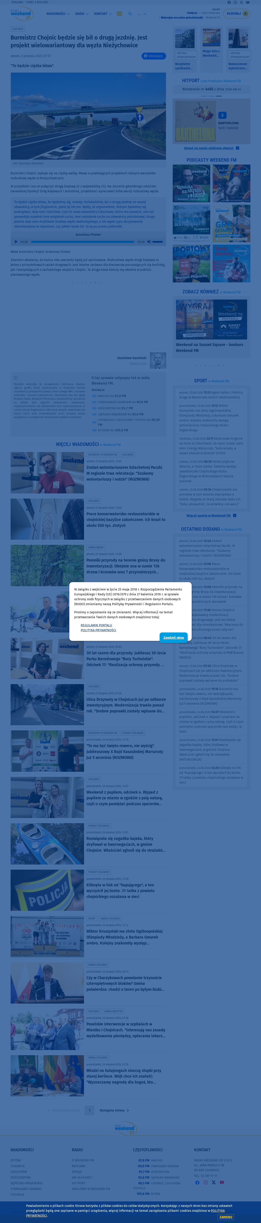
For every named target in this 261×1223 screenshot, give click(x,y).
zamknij (226, 1217)
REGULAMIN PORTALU (96, 625)
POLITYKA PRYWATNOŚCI (98, 630)
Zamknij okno (174, 638)
